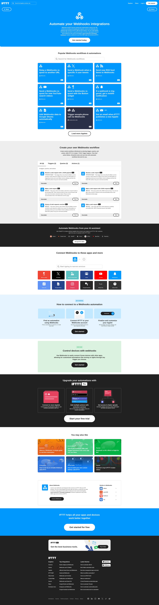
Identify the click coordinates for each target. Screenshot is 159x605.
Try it (75, 183)
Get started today (79, 40)
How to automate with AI (86, 564)
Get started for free (79, 527)
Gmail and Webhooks (64, 573)
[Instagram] (95, 599)
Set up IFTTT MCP (79, 241)
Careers (57, 598)
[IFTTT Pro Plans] (73, 173)
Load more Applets (79, 133)
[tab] (42, 163)
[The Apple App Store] (106, 561)
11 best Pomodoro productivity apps (89, 581)
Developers (51, 598)
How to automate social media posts (89, 586)
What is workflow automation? (87, 573)
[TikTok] (106, 599)
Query (48, 190)
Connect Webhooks (56, 498)
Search (50, 581)
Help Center (51, 575)
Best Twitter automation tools (87, 567)
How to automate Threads (86, 584)
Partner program (64, 598)
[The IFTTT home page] (5, 3)
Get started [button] (79, 365)
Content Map (51, 578)
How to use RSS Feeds (85, 575)
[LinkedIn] (92, 599)
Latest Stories (84, 562)
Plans (136, 3)
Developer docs (52, 586)
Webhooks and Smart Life (65, 581)
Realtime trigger (50, 174)
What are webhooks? (85, 578)
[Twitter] (102, 599)
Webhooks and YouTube (65, 575)
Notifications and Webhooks (66, 578)
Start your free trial (79, 418)
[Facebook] (88, 599)
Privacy (77, 598)
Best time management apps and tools (89, 570)
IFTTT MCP (51, 573)
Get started (151, 3)
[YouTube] (99, 599)
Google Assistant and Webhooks (67, 589)
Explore (130, 3)
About (81, 598)
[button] (79, 331)
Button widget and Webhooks (66, 564)
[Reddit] (109, 599)
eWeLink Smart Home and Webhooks (68, 570)
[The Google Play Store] (106, 565)
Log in (143, 3)
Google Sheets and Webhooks (66, 584)
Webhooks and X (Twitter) (65, 567)
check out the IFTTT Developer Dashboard (60, 492)
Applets (50, 570)
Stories (50, 567)
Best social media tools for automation (89, 589)
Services (50, 564)
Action (88, 206)
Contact (72, 598)
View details (44, 183)
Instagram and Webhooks (65, 586)
